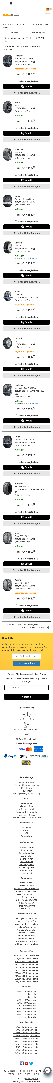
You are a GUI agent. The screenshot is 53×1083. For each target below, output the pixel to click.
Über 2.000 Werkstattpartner (26, 729)
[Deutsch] (48, 9)
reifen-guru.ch (31, 1079)
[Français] (51, 9)
